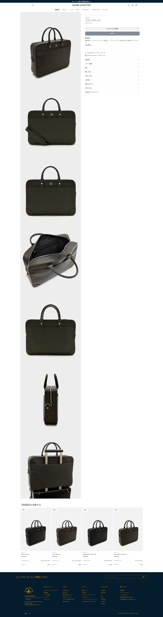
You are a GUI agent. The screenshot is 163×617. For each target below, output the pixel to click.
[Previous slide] (23, 533)
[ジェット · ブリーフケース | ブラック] (35, 533)
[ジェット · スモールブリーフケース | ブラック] (97, 533)
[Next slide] (140, 533)
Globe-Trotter (125, 613)
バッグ (91, 15)
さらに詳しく (88, 44)
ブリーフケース (97, 15)
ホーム (86, 15)
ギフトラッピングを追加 (112, 28)
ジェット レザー (106, 15)
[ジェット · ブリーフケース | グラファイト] (66, 533)
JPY (33, 5)
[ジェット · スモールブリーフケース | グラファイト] (128, 533)
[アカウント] (132, 5)
